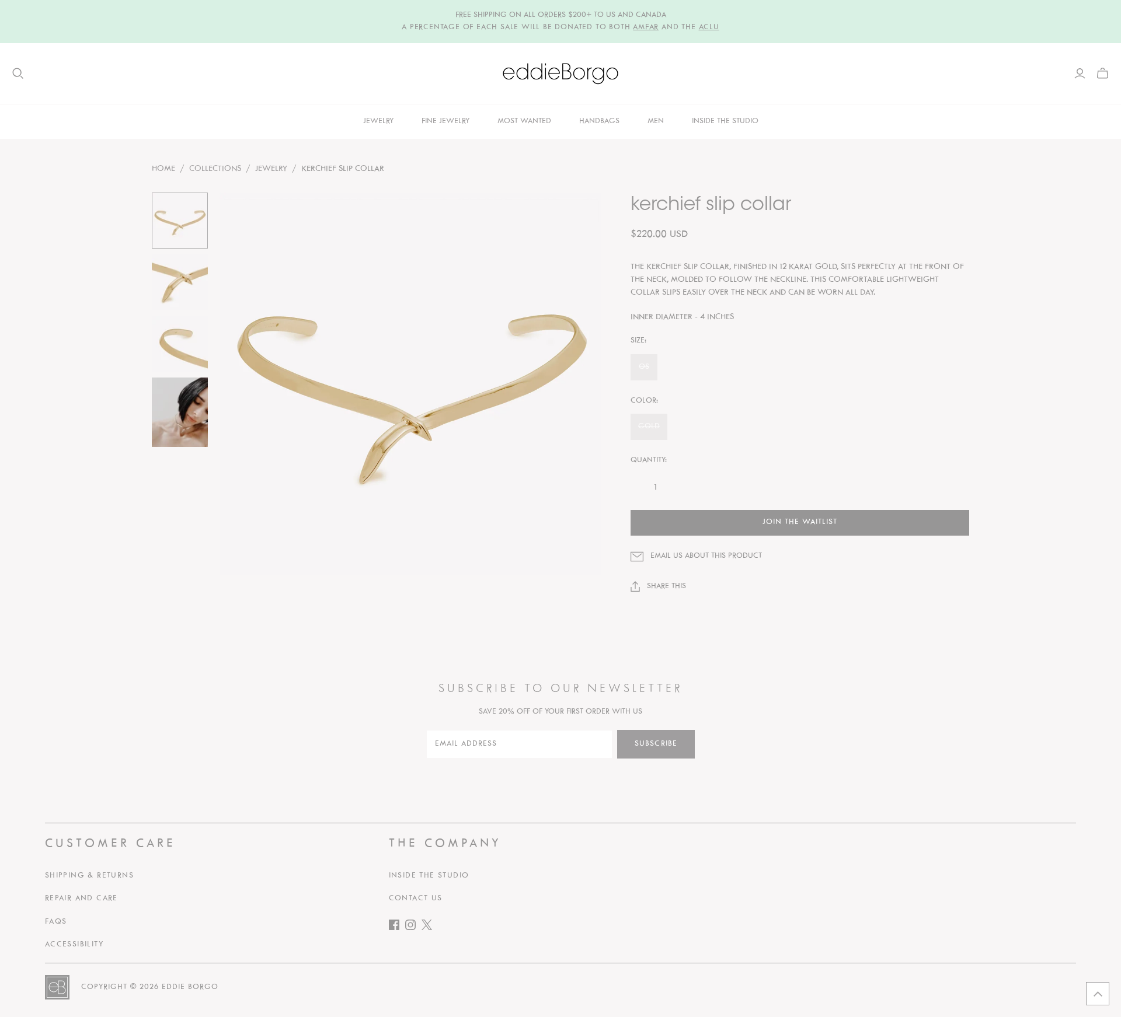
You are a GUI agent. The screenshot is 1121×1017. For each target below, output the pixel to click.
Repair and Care (81, 898)
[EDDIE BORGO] (560, 73)
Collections (215, 169)
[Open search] (18, 73)
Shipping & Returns (89, 875)
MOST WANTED (524, 121)
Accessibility (74, 944)
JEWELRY (271, 169)
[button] (1098, 994)
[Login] (1080, 73)
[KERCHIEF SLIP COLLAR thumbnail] (180, 221)
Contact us (416, 898)
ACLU (709, 27)
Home (163, 169)
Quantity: (649, 460)
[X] (430, 927)
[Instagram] (413, 927)
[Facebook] (397, 927)
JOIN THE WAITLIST (800, 522)
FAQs (56, 921)
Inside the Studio (429, 875)
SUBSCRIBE (656, 743)
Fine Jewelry (445, 121)
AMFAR (646, 27)
